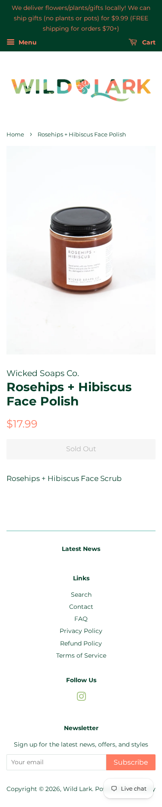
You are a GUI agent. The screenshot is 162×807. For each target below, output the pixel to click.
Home (15, 134)
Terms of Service (81, 655)
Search (81, 594)
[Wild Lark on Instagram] (81, 698)
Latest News (81, 549)
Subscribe (131, 762)
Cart (148, 43)
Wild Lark (77, 789)
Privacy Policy (81, 631)
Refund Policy (81, 643)
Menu (27, 43)
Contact (81, 607)
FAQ (81, 619)
